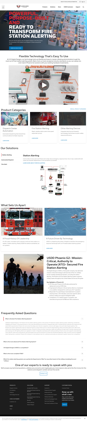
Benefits (29, 400)
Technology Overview (14, 394)
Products (44, 7)
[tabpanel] (43, 280)
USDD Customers (68, 7)
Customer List (13, 401)
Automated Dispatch (7, 160)
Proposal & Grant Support (50, 390)
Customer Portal (65, 388)
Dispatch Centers (13, 388)
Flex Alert (4, 164)
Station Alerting (7, 155)
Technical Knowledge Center (51, 399)
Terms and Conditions (33, 419)
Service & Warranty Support (51, 394)
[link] (14, 118)
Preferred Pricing (48, 392)
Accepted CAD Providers (32, 388)
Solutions (52, 7)
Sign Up (64, 404)
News (59, 7)
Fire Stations (12, 390)
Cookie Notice (24, 419)
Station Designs (30, 404)
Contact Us (43, 373)
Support (78, 7)
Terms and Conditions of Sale (51, 403)
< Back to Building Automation (68, 1)
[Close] (84, 418)
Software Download (49, 396)
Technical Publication (49, 401)
